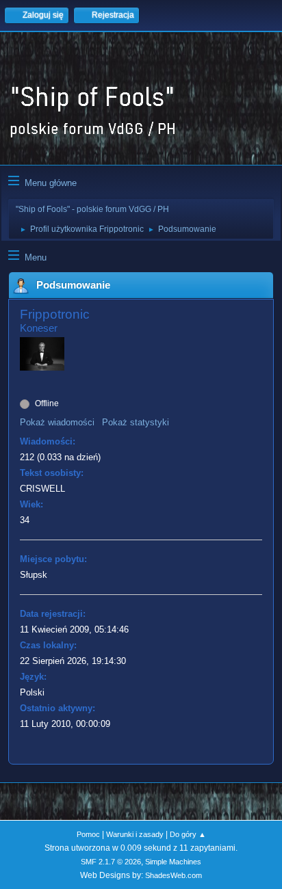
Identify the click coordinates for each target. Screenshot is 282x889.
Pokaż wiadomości (57, 422)
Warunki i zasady (135, 834)
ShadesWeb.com (173, 875)
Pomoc (88, 834)
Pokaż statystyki (135, 422)
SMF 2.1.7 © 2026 (111, 862)
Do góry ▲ (188, 834)
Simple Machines (173, 862)
